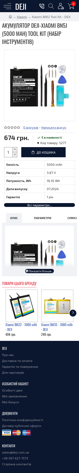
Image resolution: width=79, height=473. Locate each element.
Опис (14, 218)
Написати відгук (53, 127)
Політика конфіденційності (22, 420)
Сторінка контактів (16, 464)
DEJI (20, 6)
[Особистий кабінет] (61, 7)
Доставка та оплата (17, 361)
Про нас (8, 355)
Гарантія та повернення (20, 366)
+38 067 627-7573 (15, 458)
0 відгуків (30, 127)
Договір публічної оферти (21, 426)
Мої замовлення (14, 396)
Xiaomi (22, 17)
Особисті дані (12, 390)
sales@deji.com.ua (15, 452)
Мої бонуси (10, 402)
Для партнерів (13, 372)
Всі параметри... (39, 205)
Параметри (42, 218)
